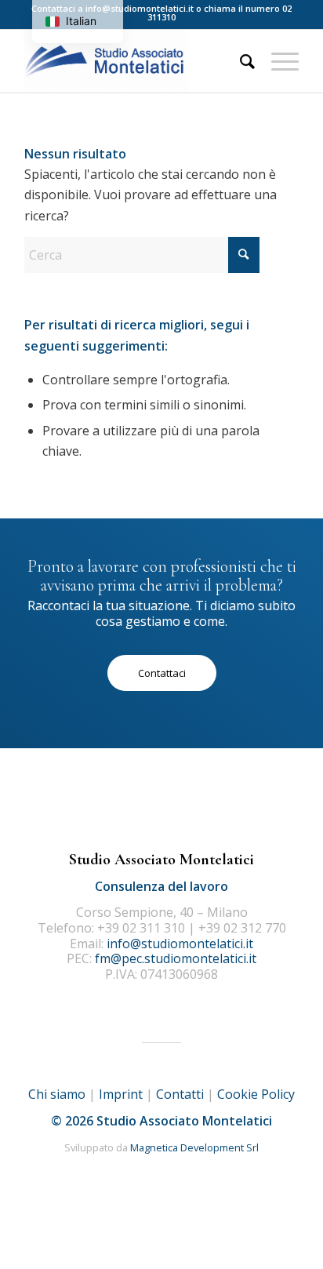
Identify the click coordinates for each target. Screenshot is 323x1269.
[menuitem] (240, 61)
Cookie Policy (256, 1094)
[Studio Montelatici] (134, 61)
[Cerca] (240, 61)
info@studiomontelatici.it (139, 8)
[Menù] (277, 61)
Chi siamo (56, 1094)
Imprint (121, 1094)
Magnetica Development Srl (194, 1147)
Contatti (180, 1094)
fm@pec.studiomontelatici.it (175, 958)
